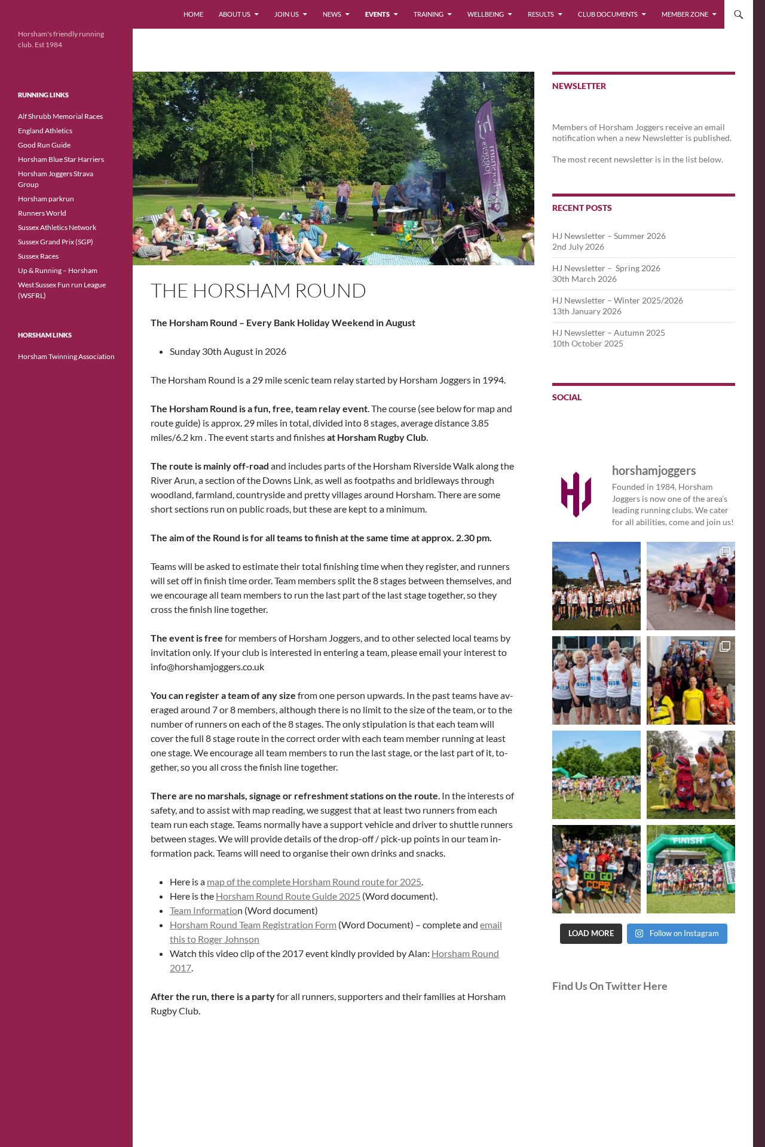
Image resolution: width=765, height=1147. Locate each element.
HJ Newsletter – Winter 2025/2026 (617, 300)
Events (377, 14)
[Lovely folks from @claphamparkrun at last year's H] (596, 869)
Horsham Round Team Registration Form (253, 924)
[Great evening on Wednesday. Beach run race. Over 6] (691, 586)
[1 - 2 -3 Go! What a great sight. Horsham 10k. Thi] (691, 869)
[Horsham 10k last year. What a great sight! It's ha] (596, 775)
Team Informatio (203, 910)
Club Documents (608, 14)
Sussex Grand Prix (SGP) (55, 241)
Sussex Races (38, 256)
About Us (234, 14)
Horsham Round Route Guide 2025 (288, 895)
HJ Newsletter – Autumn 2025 (608, 332)
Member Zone (685, 14)
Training (428, 14)
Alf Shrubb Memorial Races (60, 116)
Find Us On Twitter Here (610, 985)
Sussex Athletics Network (57, 227)
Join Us (286, 14)
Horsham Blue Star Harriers (61, 159)
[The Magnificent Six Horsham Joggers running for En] (596, 680)
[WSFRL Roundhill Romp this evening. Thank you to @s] (596, 586)
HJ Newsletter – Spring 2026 (606, 268)
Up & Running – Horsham (57, 270)
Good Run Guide (44, 144)
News (332, 14)
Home (193, 14)
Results (541, 14)
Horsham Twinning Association (66, 356)
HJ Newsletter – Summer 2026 (609, 236)
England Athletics (45, 130)
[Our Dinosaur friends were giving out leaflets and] (691, 775)
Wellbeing (485, 14)
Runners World (42, 212)
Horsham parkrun (46, 198)
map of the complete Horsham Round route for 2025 (314, 881)
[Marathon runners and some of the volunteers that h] (691, 680)
